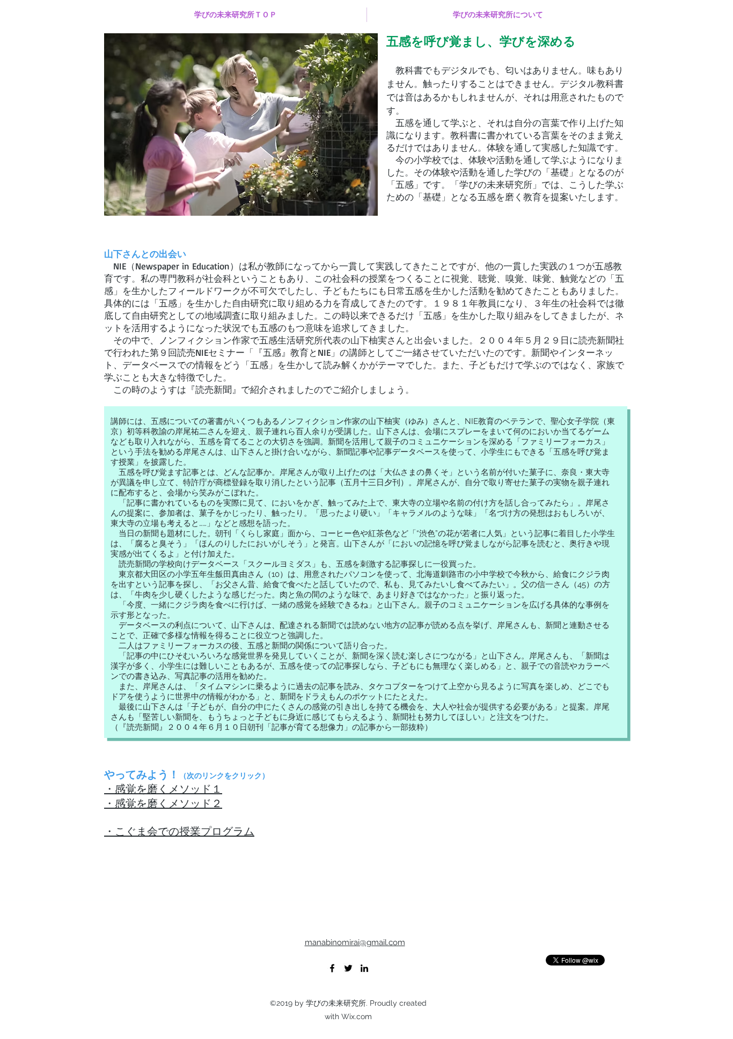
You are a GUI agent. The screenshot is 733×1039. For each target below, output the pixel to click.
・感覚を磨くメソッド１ (163, 789)
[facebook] (332, 968)
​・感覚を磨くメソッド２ (163, 803)
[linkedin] (364, 968)
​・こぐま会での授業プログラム (179, 831)
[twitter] (348, 968)
